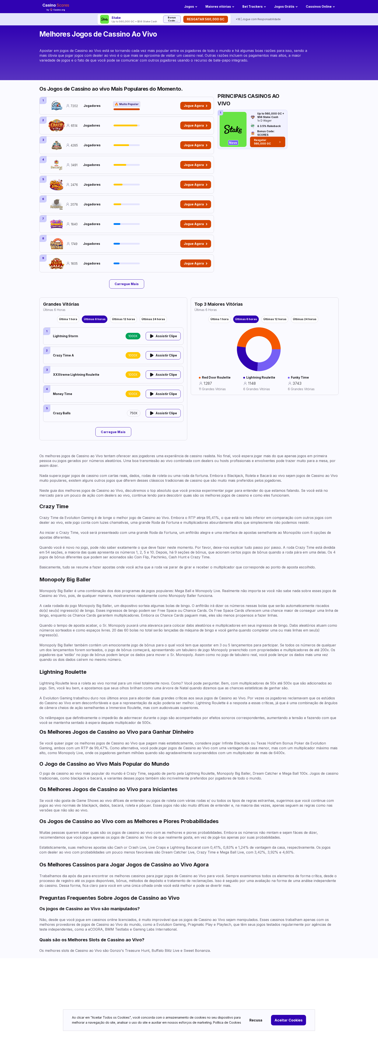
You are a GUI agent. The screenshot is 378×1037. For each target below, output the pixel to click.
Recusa (255, 1020)
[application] (259, 349)
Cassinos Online (319, 6)
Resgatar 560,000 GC (205, 19)
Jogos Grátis (284, 6)
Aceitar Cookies (289, 1020)
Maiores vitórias (218, 6)
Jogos (189, 6)
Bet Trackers (252, 6)
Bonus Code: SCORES (171, 19)
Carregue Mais (127, 284)
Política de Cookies (227, 1022)
